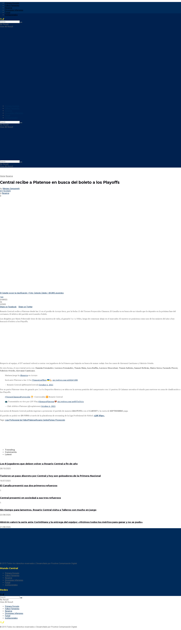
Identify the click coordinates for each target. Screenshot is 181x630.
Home (2, 176)
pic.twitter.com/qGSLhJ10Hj (65, 380)
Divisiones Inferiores (14, 10)
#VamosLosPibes (39, 380)
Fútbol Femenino (12, 5)
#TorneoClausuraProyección (17, 396)
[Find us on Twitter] (1, 595)
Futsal (7, 12)
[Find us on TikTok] (3, 595)
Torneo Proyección (57, 420)
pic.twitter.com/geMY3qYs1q (70, 401)
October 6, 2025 (46, 384)
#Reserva (24, 375)
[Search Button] (21, 122)
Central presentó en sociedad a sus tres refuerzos (30, 497)
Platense (32, 420)
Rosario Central (42, 420)
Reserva (8, 8)
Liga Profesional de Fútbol (16, 420)
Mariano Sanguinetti (11, 188)
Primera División (12, 3)
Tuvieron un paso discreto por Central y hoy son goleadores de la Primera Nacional (50, 475)
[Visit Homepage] (16, 57)
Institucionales (11, 118)
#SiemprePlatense (46, 401)
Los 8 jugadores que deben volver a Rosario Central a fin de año (39, 463)
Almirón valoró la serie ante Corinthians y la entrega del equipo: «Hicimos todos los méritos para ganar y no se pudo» (71, 522)
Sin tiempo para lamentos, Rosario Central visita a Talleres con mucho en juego (48, 509)
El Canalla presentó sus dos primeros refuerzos (28, 485)
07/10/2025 (5, 191)
